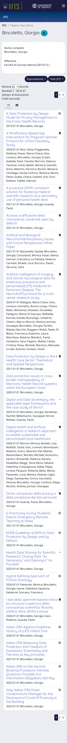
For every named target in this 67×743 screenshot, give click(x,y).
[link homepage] (12, 6)
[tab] (9, 105)
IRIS (4, 25)
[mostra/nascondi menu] (63, 5)
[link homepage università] (42, 6)
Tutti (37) (55, 79)
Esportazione (35, 79)
